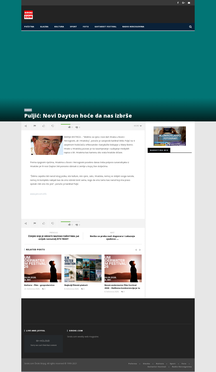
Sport (73, 26)
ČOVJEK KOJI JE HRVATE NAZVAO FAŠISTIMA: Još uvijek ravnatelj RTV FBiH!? (53, 236)
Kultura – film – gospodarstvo (39, 285)
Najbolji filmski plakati (76, 285)
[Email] (189, 2)
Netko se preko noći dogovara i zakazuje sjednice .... (112, 236)
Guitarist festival (106, 26)
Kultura (59, 26)
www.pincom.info (38, 193)
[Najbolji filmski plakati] (83, 268)
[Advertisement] (137, 15)
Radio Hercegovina (133, 26)
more (137, 125)
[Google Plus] (183, 2)
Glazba (44, 26)
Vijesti (28, 110)
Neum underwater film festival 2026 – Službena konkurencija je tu (122, 286)
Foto (86, 26)
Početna (29, 26)
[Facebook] (178, 2)
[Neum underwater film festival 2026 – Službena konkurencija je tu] (123, 268)
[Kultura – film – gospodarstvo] (42, 268)
